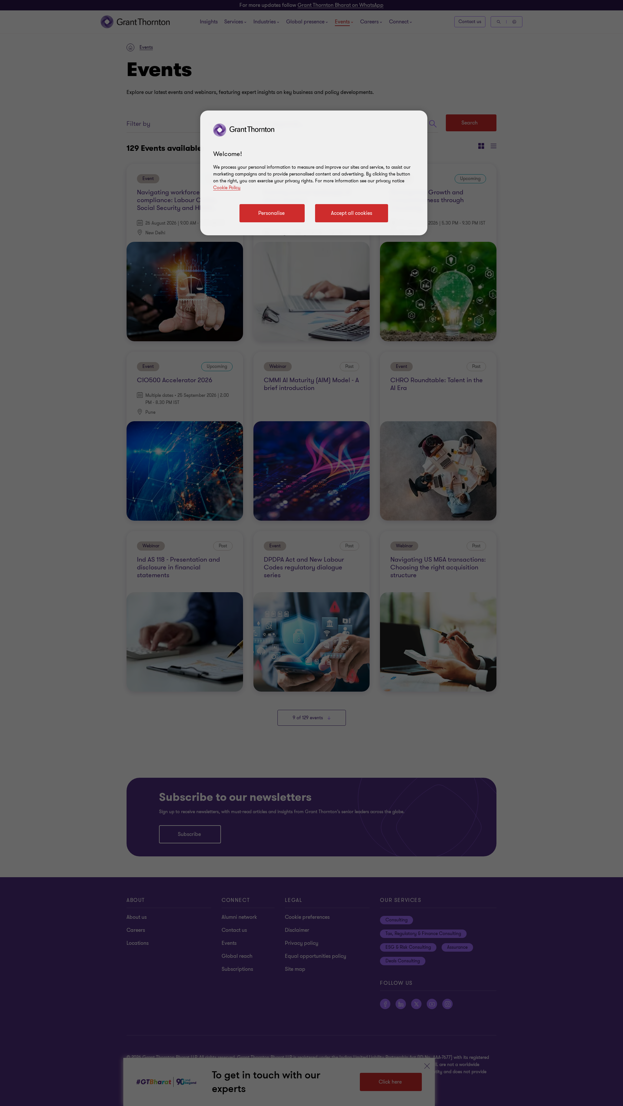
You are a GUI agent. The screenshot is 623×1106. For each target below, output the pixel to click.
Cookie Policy (226, 188)
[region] (313, 173)
